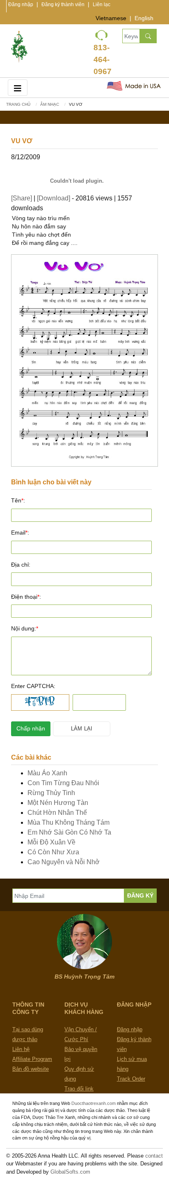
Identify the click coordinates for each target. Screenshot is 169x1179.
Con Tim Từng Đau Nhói (63, 782)
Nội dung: (24, 628)
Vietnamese (111, 18)
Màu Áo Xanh (47, 773)
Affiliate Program (32, 1059)
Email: (20, 532)
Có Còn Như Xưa (53, 852)
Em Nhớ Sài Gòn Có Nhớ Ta (69, 832)
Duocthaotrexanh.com (93, 1103)
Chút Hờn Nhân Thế (57, 812)
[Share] (21, 198)
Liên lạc (101, 4)
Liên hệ (21, 1049)
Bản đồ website (30, 1069)
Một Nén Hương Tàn (57, 802)
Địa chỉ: (20, 564)
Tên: (18, 500)
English (144, 18)
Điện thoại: (26, 596)
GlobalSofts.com (70, 1172)
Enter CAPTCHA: (33, 686)
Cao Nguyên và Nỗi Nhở (63, 861)
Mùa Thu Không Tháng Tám (68, 822)
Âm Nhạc (49, 104)
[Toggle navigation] (17, 87)
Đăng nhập (20, 4)
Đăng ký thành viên (62, 4)
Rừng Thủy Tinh (51, 792)
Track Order (131, 1079)
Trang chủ (18, 104)
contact (154, 1156)
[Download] (53, 198)
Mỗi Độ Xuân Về (51, 842)
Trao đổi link (79, 1089)
